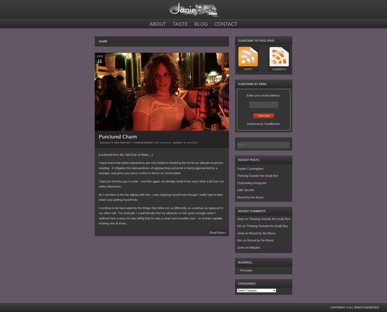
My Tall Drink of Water (134, 154)
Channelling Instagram (251, 183)
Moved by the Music (250, 197)
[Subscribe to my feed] (248, 65)
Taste (180, 24)
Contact (225, 24)
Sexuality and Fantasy (115, 142)
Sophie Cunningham (250, 168)
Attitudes (254, 247)
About (158, 24)
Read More (218, 232)
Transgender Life (146, 142)
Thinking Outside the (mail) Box (257, 175)
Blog (201, 24)
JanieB (177, 142)
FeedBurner (272, 124)
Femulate (246, 270)
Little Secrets (245, 190)
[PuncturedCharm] (118, 136)
